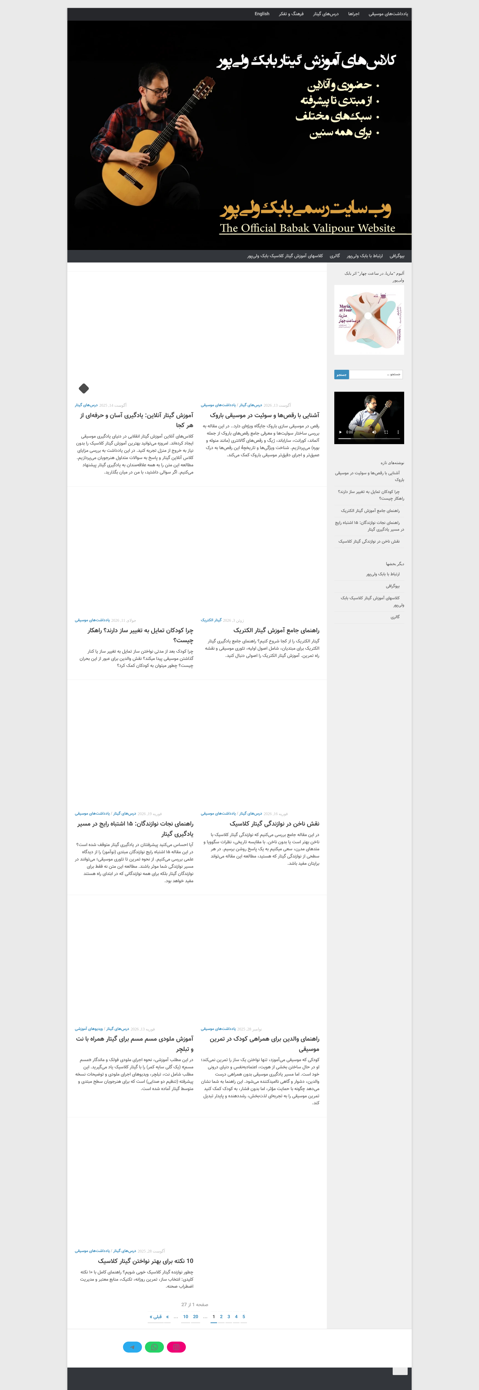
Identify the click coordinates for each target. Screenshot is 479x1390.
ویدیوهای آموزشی (89, 1029)
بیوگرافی (397, 256)
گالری (335, 256)
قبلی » (156, 1317)
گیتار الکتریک (211, 620)
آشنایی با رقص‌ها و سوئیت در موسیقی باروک (264, 415)
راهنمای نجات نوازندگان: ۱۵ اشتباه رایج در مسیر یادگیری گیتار (369, 526)
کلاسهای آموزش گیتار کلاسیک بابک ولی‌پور (285, 256)
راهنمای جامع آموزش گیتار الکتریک (276, 630)
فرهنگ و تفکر (291, 14)
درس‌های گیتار (326, 14)
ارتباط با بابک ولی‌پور (365, 256)
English (262, 14)
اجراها (353, 14)
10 (185, 1317)
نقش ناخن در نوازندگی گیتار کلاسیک (274, 824)
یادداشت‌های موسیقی (388, 14)
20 (195, 1317)
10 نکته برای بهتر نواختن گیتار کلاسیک (145, 1261)
